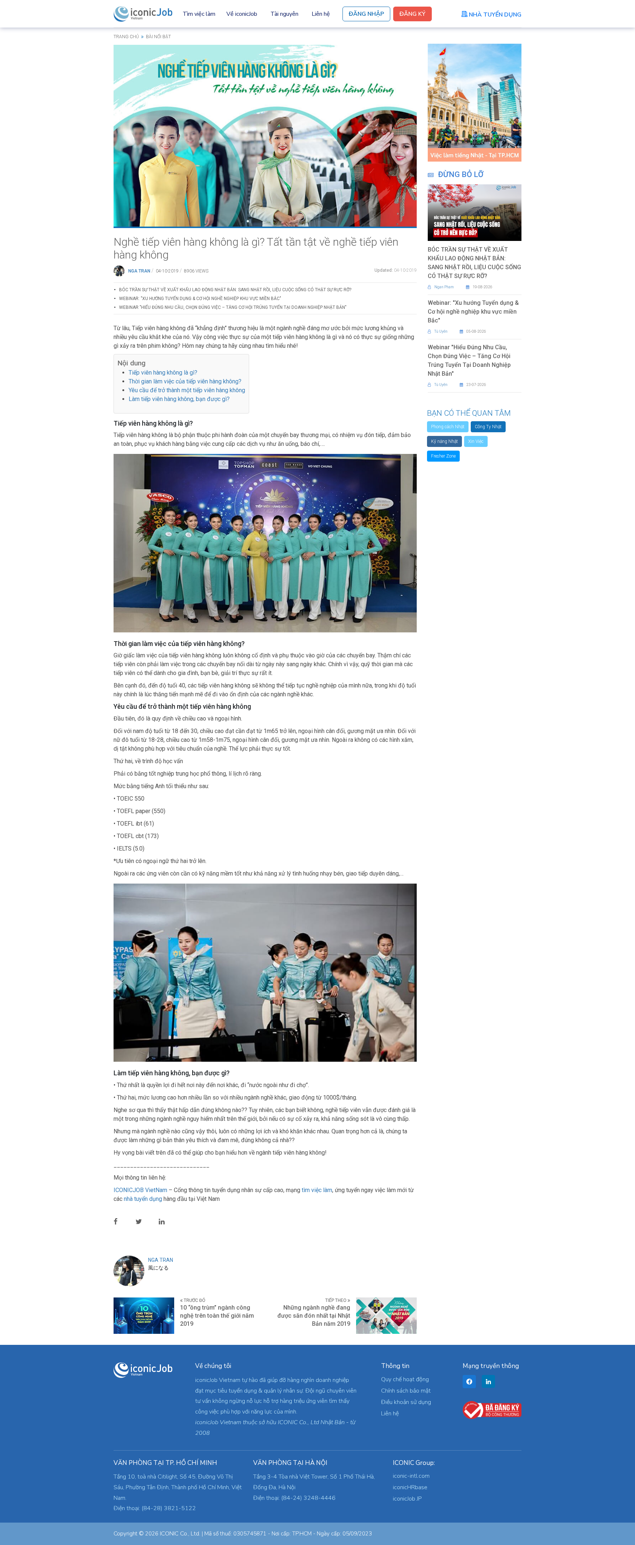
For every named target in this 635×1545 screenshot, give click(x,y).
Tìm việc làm (199, 14)
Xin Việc (476, 441)
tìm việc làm (317, 1190)
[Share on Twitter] (144, 1221)
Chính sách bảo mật (406, 1391)
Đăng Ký (412, 14)
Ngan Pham (444, 287)
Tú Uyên (441, 331)
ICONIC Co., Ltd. (180, 1534)
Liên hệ (321, 14)
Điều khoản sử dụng (406, 1402)
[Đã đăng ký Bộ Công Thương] (492, 1409)
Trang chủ (126, 36)
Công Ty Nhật (488, 426)
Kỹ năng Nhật (444, 441)
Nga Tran (139, 271)
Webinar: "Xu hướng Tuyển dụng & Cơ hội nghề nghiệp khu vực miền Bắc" (200, 298)
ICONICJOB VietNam (141, 1190)
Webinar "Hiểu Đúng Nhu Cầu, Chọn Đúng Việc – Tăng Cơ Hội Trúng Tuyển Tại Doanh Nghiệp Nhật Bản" (233, 307)
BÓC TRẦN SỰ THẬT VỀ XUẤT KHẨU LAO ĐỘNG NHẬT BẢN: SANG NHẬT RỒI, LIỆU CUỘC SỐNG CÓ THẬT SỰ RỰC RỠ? (235, 289)
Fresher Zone (443, 456)
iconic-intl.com (411, 1476)
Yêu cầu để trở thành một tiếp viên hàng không (187, 390)
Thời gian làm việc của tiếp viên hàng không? (185, 381)
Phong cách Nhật (447, 426)
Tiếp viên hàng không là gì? (163, 372)
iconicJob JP (407, 1499)
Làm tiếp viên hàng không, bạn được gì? (179, 399)
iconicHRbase (410, 1487)
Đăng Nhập (366, 14)
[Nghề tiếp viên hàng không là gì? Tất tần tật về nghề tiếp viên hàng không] (265, 135)
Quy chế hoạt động (405, 1379)
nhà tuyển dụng (143, 1198)
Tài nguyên (284, 14)
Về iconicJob (241, 14)
